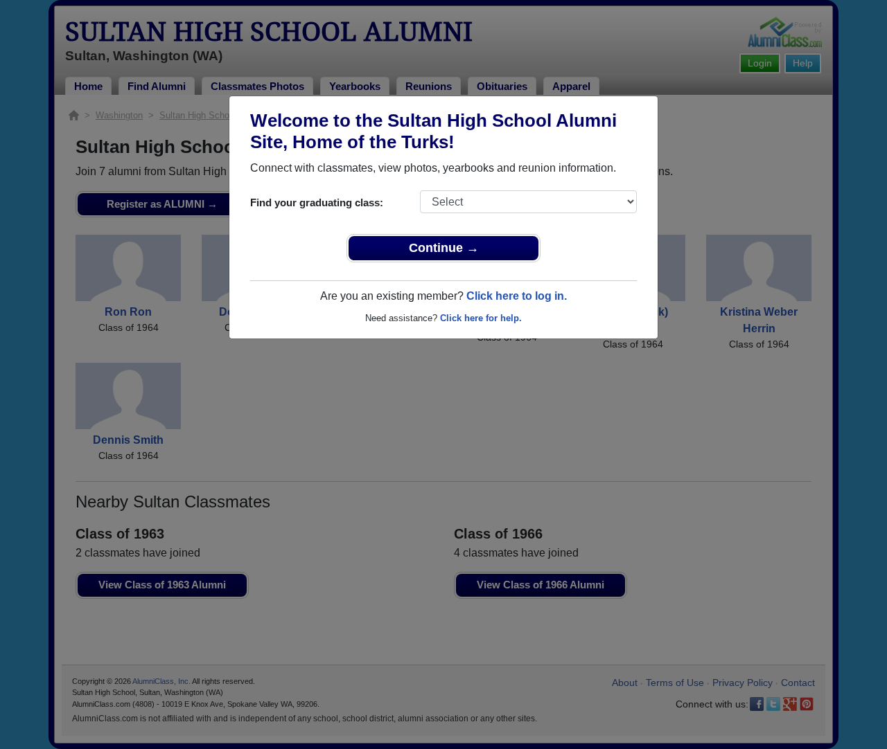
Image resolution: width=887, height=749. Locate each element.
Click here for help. (481, 318)
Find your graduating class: (316, 202)
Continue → (444, 248)
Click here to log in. (516, 296)
